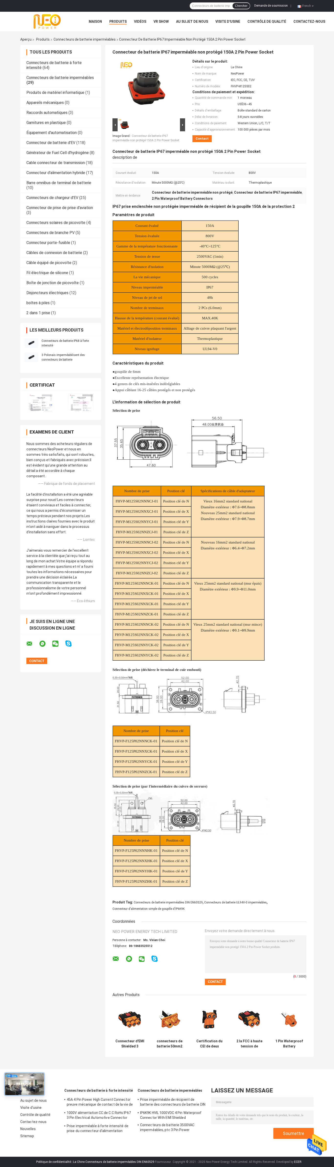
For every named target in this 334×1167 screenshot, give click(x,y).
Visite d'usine (227, 21)
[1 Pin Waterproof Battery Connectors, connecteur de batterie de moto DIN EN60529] (289, 1019)
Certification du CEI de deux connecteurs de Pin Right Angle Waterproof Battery (209, 1043)
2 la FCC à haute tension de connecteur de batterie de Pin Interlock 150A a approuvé (249, 1043)
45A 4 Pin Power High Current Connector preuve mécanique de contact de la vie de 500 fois (100, 1103)
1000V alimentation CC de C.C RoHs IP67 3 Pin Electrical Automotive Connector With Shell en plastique (99, 1116)
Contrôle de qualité (266, 21)
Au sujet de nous (192, 21)
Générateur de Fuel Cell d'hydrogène (57, 152)
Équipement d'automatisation (51, 132)
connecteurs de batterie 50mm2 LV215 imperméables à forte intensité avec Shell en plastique (169, 1043)
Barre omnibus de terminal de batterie (58, 182)
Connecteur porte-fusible (48, 242)
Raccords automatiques (46, 112)
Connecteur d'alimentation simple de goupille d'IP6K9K (148, 909)
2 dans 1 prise (38, 313)
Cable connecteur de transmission (55, 162)
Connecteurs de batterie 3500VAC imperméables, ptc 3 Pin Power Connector (167, 1128)
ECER (297, 1162)
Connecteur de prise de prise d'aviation (59, 207)
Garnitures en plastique (46, 122)
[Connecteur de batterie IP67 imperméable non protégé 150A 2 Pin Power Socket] (146, 88)
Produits (118, 21)
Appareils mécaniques (45, 102)
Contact (202, 138)
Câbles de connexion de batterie (54, 252)
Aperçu (26, 39)
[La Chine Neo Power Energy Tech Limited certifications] (40, 402)
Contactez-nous (309, 21)
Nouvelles (28, 1129)
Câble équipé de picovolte (48, 262)
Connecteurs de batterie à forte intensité (98, 1090)
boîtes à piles (38, 302)
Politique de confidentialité (53, 1162)
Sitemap (27, 1136)
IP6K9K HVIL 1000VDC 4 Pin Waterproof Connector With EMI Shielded (171, 1115)
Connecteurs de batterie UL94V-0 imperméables (235, 902)
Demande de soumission (271, 5)
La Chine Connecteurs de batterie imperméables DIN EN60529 (113, 1162)
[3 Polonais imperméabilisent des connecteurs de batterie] (31, 357)
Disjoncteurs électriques (47, 292)
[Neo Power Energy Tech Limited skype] (71, 643)
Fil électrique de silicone (47, 272)
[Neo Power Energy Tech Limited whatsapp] (45, 643)
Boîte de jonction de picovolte (52, 282)
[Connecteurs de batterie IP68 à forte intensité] (31, 343)
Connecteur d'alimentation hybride (55, 172)
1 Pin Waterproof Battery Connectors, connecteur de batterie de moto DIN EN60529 (289, 1043)
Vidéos (140, 21)
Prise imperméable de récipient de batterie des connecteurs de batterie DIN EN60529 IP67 (172, 1103)
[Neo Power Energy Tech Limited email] (32, 643)
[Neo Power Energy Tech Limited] (47, 21)
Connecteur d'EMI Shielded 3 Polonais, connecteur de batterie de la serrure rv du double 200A (129, 1043)
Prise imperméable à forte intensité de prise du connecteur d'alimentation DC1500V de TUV (97, 1129)
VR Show (161, 21)
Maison (95, 21)
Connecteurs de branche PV (50, 232)
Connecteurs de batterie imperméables (85, 39)
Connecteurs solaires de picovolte (55, 222)
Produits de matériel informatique (55, 92)
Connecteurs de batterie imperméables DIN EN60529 (168, 902)
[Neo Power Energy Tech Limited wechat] (58, 643)
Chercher (241, 6)
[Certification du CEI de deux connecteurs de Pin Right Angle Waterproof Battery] (209, 1019)
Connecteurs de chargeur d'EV (52, 197)
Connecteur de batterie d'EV (50, 142)
